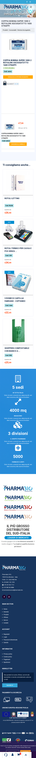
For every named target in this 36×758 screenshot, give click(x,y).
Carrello (6, 642)
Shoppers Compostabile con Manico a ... (17, 349)
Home (5, 609)
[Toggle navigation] (31, 7)
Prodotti (5, 30)
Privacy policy (8, 654)
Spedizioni (7, 662)
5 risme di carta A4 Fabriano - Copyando (15, 299)
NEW (9, 222)
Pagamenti (7, 659)
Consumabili (12, 30)
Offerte (6, 617)
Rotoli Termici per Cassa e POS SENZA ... (18, 249)
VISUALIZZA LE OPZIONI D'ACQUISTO (18, 77)
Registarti (7, 634)
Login (5, 637)
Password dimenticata (10, 640)
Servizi (6, 620)
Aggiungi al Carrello (18, 144)
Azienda (6, 612)
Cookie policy (8, 657)
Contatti (6, 623)
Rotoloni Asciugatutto (24, 30)
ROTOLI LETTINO (12, 198)
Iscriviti (9, 685)
